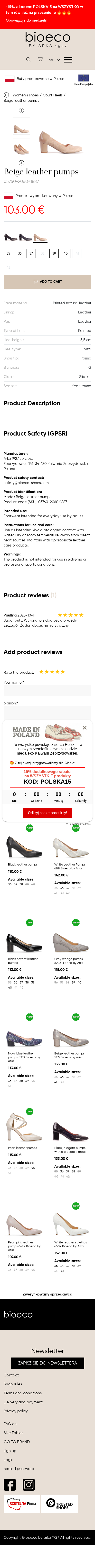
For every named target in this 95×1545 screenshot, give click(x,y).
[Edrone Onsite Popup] (47, 772)
